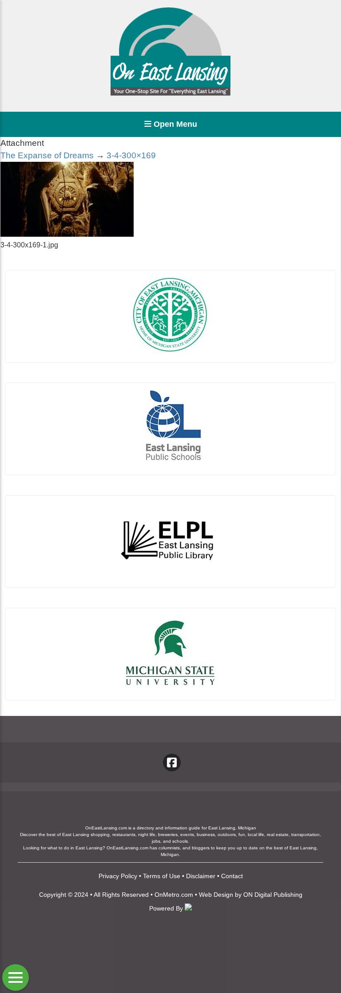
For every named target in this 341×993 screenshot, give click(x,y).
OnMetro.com (174, 894)
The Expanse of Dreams (47, 155)
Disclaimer (200, 876)
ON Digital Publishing (272, 894)
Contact (232, 876)
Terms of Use (161, 876)
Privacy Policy (118, 876)
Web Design (216, 894)
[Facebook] (172, 762)
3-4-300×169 (131, 155)
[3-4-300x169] (67, 234)
